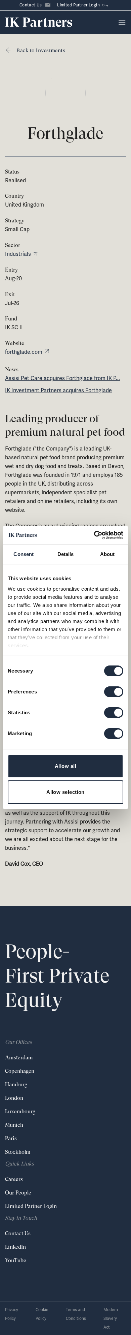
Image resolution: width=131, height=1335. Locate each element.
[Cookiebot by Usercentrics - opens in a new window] (94, 535)
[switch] (113, 691)
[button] (122, 22)
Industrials (18, 253)
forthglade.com (23, 351)
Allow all (65, 766)
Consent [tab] (23, 554)
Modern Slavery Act (110, 1318)
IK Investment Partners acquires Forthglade (58, 390)
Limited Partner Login (78, 5)
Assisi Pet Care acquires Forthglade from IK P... (62, 378)
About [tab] (107, 554)
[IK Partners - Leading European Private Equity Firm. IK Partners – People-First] (38, 22)
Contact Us (30, 5)
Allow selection (65, 792)
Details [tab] (65, 554)
